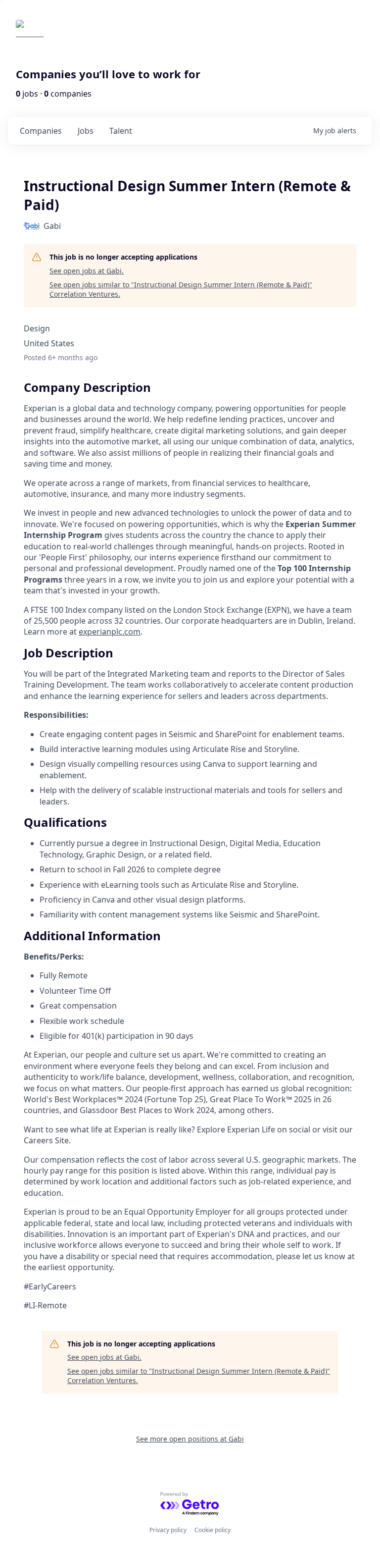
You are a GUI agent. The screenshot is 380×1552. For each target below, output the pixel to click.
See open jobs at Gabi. (86, 270)
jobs (86, 130)
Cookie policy (212, 1530)
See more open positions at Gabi (190, 1439)
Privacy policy (168, 1530)
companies (41, 130)
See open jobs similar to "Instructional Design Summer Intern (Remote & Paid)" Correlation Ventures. (180, 289)
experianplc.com (110, 631)
